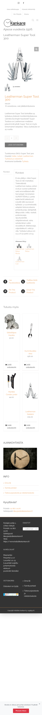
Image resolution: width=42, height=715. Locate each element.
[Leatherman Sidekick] (30, 391)
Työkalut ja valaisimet (14, 159)
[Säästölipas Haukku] (11, 322)
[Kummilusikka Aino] (30, 331)
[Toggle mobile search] (33, 20)
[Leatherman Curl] (19, 258)
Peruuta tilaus (21, 711)
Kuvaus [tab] (6, 172)
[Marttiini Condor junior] (11, 381)
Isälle (14, 156)
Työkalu (25, 161)
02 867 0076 (15, 508)
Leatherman (28, 156)
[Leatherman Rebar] (29, 246)
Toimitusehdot (10, 488)
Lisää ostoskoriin (15, 145)
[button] (36, 49)
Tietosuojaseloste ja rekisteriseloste (19, 493)
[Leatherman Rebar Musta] (19, 246)
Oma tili (8, 483)
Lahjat (19, 156)
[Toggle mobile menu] (37, 20)
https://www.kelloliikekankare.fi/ (16, 542)
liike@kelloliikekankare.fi (22, 511)
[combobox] (31, 528)
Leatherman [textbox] (30, 529)
